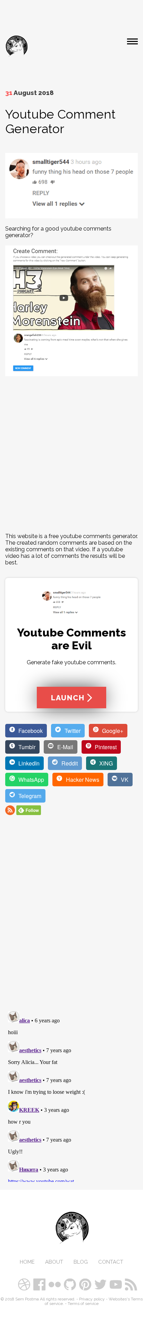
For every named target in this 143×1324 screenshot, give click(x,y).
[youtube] (117, 1281)
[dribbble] (25, 1281)
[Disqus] (71, 909)
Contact (110, 1262)
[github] (71, 1281)
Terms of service (83, 1303)
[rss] (132, 1281)
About (54, 1262)
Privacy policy (92, 1299)
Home (27, 1262)
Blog (81, 1262)
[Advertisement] (71, 454)
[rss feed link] (10, 813)
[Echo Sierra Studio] (16, 46)
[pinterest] (86, 1281)
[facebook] (40, 1281)
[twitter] (101, 1281)
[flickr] (55, 1281)
